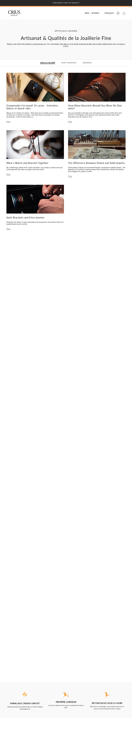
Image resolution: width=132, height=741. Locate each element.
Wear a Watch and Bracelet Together (27, 162)
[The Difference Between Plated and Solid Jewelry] (97, 144)
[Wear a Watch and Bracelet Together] (35, 144)
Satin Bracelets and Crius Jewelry (25, 217)
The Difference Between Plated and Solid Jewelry (96, 162)
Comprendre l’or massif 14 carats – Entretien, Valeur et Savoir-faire (32, 107)
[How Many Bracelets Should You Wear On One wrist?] (97, 87)
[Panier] (124, 13)
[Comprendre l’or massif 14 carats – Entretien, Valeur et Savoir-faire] (35, 87)
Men (87, 13)
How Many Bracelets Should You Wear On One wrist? (95, 107)
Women (95, 13)
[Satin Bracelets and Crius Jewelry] (35, 199)
